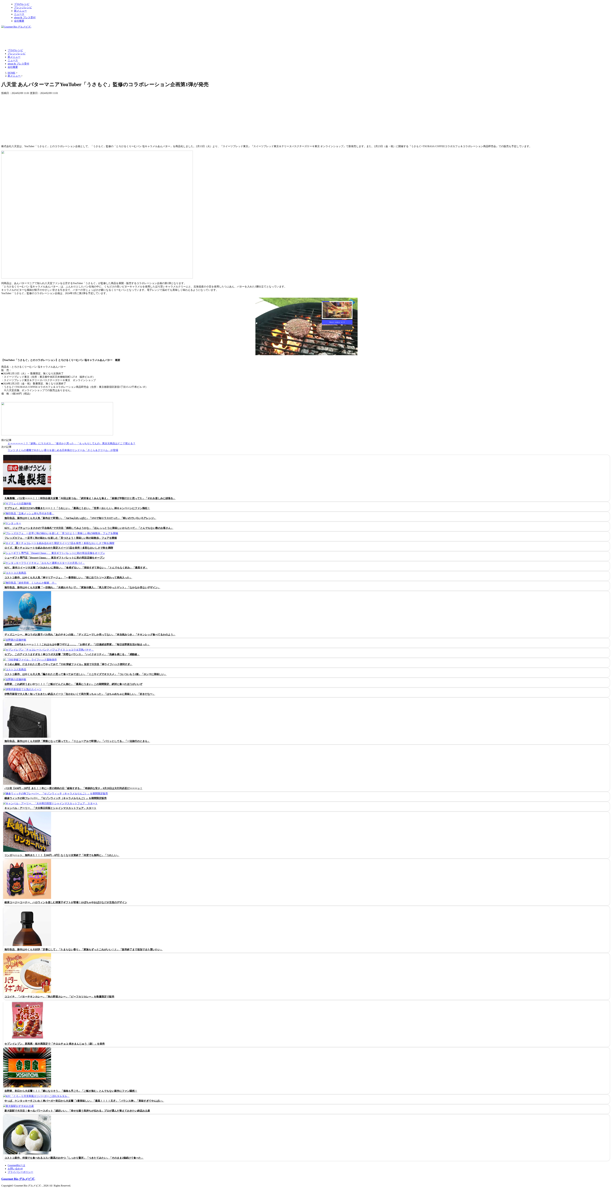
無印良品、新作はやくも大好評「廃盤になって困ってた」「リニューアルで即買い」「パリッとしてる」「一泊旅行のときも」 (77, 741)
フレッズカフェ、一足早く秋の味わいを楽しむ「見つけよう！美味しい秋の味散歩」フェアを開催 (60, 538)
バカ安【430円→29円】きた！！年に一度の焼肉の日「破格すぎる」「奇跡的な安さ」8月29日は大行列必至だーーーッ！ (73, 788)
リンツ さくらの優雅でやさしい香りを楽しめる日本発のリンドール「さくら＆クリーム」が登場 (63, 450)
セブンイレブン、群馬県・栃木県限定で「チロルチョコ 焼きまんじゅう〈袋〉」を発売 (54, 1043)
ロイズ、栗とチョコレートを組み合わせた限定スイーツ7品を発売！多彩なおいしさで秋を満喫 (58, 547)
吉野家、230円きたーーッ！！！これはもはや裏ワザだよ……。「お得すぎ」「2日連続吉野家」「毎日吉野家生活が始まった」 (77, 644)
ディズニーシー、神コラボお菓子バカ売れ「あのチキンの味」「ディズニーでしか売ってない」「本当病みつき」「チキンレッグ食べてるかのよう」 (90, 634)
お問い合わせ (15, 1168)
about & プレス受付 (25, 17)
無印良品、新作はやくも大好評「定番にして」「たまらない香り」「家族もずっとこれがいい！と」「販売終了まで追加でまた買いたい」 (83, 949)
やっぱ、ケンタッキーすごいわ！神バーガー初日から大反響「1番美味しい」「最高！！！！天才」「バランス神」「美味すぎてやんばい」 (84, 1100)
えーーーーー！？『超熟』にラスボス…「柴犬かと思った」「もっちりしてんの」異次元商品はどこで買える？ (71, 443)
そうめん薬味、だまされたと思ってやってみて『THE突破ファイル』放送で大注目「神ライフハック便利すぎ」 (68, 664)
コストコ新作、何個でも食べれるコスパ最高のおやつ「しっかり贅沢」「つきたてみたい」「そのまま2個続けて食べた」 (74, 1157)
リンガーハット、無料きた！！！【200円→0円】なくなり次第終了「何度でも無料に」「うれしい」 (61, 855)
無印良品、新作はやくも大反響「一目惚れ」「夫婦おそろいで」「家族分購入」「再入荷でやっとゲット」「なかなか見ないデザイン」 (82, 587)
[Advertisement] (59, 38)
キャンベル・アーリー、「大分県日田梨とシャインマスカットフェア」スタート (50, 808)
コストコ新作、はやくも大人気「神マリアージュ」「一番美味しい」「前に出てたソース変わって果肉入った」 (68, 577)
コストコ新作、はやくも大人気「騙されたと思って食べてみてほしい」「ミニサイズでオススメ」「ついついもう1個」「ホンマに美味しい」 (85, 674)
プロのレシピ (21, 4)
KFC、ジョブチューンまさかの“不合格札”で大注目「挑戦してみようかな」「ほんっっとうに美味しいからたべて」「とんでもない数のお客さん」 (88, 528)
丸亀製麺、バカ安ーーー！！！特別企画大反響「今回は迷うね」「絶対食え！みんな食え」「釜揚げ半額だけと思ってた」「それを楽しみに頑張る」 (90, 498)
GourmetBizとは (16, 1165)
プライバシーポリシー (20, 1172)
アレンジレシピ (23, 7)
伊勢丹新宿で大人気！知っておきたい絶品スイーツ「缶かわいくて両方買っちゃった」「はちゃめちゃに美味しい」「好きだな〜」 (79, 694)
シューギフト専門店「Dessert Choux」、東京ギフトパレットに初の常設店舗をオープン (54, 557)
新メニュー (20, 10)
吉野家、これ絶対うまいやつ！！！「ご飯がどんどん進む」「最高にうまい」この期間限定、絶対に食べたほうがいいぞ (73, 684)
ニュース (19, 14)
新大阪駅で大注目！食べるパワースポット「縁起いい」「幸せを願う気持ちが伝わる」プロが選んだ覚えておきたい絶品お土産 (77, 1110)
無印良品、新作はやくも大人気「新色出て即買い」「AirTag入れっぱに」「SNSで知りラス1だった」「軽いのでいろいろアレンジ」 (80, 518)
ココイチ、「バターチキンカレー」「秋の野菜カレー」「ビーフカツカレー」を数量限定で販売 (59, 996)
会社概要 (19, 20)
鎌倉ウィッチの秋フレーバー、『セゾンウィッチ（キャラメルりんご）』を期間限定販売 (55, 798)
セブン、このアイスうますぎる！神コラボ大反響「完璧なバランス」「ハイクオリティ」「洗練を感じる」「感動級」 (72, 654)
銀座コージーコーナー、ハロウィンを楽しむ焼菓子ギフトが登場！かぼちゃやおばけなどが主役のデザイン (65, 902)
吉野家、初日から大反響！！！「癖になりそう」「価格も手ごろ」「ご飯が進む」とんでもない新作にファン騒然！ (70, 1091)
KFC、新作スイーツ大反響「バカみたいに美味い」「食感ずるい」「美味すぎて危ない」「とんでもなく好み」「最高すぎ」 (76, 567)
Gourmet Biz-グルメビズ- (18, 1179)
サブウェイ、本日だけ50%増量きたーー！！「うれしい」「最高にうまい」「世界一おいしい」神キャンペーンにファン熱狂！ (77, 508)
